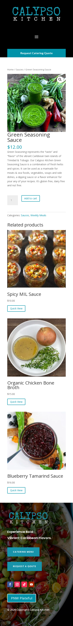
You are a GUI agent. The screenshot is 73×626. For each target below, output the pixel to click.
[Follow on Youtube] (31, 584)
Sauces (19, 69)
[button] (60, 79)
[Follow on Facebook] (10, 584)
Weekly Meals (38, 215)
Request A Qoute (24, 566)
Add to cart (30, 198)
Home (10, 69)
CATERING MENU (23, 551)
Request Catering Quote (36, 53)
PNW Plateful (21, 598)
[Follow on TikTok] (24, 584)
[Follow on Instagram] (17, 584)
